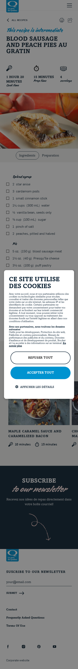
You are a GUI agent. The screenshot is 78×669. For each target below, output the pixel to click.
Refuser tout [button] (40, 358)
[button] (42, 387)
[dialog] (39, 334)
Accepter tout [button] (40, 372)
